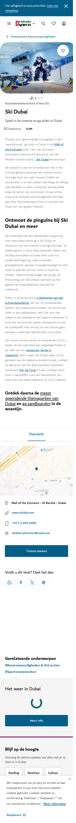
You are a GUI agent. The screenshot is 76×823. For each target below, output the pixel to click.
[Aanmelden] (64, 23)
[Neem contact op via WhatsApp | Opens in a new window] (9, 580)
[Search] (44, 23)
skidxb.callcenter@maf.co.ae (31, 531)
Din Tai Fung (27, 368)
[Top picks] (54, 23)
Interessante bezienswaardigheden (33, 36)
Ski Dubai (42, 157)
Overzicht (36, 432)
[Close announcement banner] (66, 5)
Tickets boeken (36, 549)
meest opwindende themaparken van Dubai (31, 396)
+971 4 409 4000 (24, 521)
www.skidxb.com (23, 510)
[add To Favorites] (63, 50)
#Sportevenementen (20, 670)
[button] (16, 815)
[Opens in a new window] (20, 580)
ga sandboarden (36, 401)
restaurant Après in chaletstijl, (28, 350)
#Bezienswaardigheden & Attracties (32, 663)
